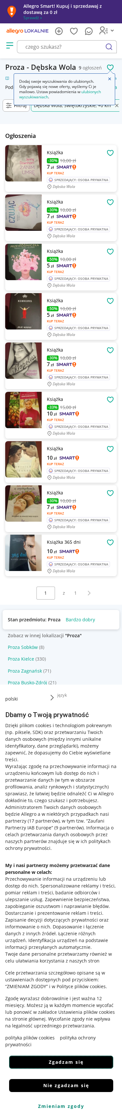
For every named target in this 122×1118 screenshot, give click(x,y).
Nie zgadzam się (66, 1085)
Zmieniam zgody (61, 1106)
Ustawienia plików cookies (86, 1012)
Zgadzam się (66, 1062)
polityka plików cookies (30, 1038)
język (62, 695)
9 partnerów (69, 828)
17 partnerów (43, 821)
